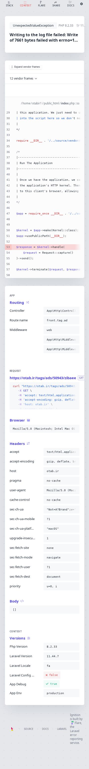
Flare (78, 723)
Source (28, 729)
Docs (45, 729)
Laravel (62, 729)
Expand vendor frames (27, 66)
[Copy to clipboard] (74, 310)
